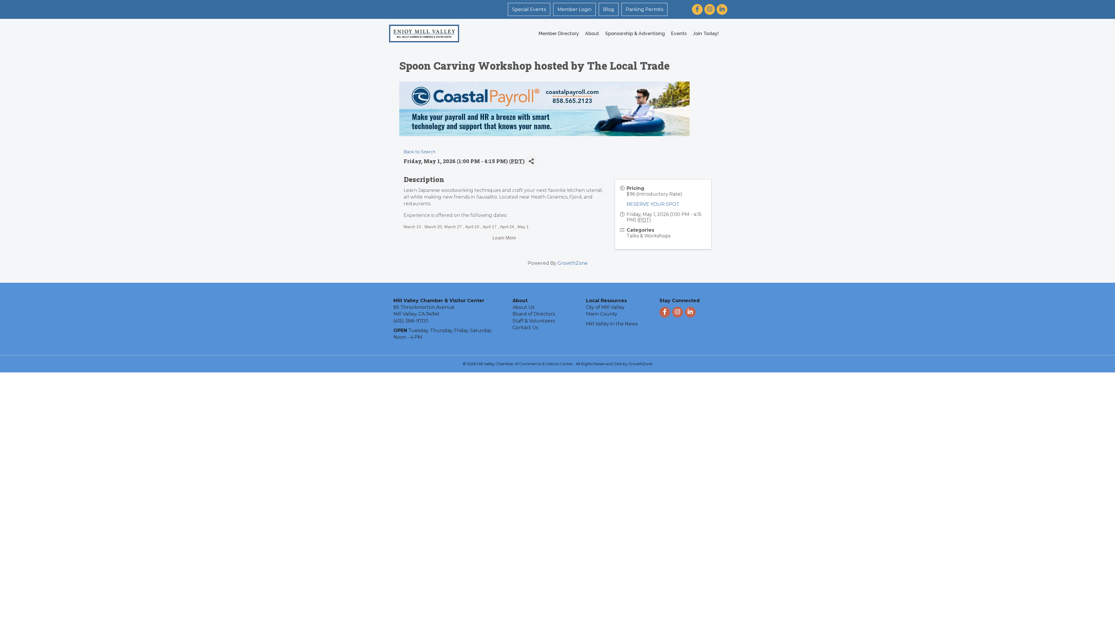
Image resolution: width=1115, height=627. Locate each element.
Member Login (574, 9)
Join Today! (706, 33)
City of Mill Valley (605, 307)
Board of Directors (533, 314)
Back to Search (420, 151)
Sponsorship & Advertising (635, 33)
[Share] (531, 161)
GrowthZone (573, 263)
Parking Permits (644, 9)
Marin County (601, 314)
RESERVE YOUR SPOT (653, 204)
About (592, 33)
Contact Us (525, 327)
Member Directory (559, 33)
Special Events (529, 9)
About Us (523, 307)
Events (679, 33)
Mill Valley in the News (612, 324)
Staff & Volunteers (533, 321)
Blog (608, 9)
